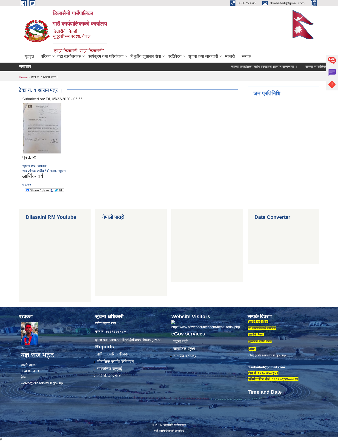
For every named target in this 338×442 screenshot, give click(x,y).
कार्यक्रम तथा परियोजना (105, 56)
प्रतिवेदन (174, 56)
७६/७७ (27, 185)
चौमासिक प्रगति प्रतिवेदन (115, 361)
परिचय (46, 56)
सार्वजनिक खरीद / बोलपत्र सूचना (44, 171)
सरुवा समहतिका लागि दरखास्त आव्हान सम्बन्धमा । (254, 67)
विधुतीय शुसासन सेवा (145, 56)
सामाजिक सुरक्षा (184, 349)
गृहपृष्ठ (29, 56)
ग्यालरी (230, 56)
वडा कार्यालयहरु (69, 56)
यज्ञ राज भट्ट (37, 355)
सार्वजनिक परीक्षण (109, 376)
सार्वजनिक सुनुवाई (109, 369)
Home (23, 77)
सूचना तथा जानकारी (203, 56)
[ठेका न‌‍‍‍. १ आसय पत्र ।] (42, 128)
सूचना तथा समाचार (35, 166)
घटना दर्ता (180, 341)
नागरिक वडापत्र (184, 356)
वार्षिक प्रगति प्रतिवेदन (113, 354)
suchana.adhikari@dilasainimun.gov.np (132, 340)
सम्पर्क (246, 56)
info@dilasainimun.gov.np (267, 355)
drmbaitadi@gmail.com (266, 367)
